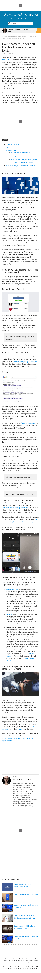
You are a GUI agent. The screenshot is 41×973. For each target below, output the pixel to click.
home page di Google (28, 423)
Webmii (9, 614)
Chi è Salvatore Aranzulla (20, 959)
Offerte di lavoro (28, 960)
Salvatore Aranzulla (8, 53)
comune (20, 729)
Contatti (13, 960)
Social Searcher (12, 589)
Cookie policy (16, 962)
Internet (27, 19)
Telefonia (21, 19)
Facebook (5, 59)
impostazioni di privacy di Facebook (24, 361)
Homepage (8, 959)
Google (13, 156)
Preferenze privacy (27, 962)
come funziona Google (26, 522)
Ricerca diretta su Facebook (20, 152)
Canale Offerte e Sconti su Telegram (18, 30)
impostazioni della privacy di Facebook (15, 507)
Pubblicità (19, 960)
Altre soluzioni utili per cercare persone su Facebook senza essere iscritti (24, 160)
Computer (14, 19)
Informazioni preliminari (14, 144)
